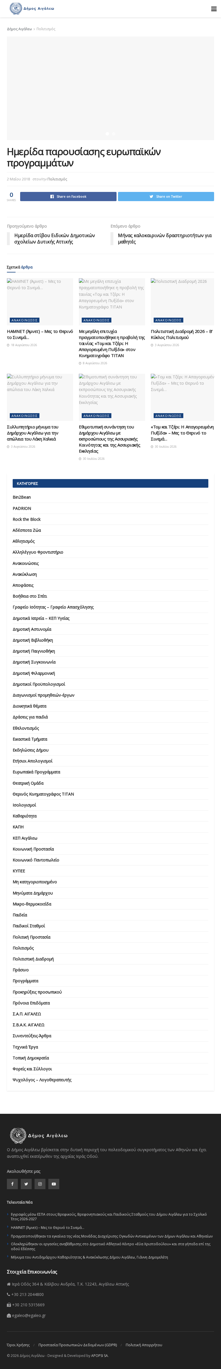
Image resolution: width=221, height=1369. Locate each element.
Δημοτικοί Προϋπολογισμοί (39, 684)
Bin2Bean (22, 497)
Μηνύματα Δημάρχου (33, 893)
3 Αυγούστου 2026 (166, 345)
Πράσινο (21, 970)
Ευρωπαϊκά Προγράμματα (36, 772)
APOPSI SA (99, 1355)
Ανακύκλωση (25, 574)
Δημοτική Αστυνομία (32, 629)
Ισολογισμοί (24, 805)
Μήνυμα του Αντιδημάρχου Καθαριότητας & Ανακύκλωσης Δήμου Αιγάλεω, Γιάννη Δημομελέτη (89, 1257)
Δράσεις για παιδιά (30, 717)
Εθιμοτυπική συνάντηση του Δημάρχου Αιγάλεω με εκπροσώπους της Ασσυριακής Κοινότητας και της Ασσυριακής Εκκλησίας (109, 439)
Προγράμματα (25, 980)
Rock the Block (27, 519)
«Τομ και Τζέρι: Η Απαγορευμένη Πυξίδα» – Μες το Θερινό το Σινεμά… (182, 433)
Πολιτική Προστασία (31, 937)
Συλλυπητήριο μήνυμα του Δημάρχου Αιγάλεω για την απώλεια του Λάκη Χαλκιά (32, 433)
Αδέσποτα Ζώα (27, 530)
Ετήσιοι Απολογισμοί (32, 761)
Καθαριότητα (25, 816)
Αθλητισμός (24, 541)
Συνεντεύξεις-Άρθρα (32, 1035)
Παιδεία (20, 915)
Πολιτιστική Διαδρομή (33, 959)
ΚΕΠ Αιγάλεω (25, 838)
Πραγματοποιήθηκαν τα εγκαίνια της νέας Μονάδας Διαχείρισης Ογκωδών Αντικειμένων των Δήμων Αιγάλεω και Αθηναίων (112, 1236)
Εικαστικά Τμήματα (30, 739)
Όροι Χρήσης (18, 1344)
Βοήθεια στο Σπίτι (30, 596)
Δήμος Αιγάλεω (19, 28)
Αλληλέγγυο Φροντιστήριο (38, 552)
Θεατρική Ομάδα (28, 783)
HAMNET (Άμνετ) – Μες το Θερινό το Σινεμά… (47, 1227)
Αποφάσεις (23, 585)
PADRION (22, 508)
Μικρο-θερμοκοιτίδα (32, 904)
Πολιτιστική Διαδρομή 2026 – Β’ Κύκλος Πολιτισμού (182, 334)
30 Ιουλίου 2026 (93, 459)
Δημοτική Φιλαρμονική (34, 673)
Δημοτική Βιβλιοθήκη (33, 640)
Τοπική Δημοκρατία (31, 1058)
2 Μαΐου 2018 (18, 179)
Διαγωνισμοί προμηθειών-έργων (44, 695)
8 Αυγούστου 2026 (94, 363)
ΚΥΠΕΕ (19, 871)
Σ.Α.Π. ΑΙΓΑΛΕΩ (27, 1014)
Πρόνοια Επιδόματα (31, 1003)
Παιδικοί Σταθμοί (29, 925)
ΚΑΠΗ (18, 827)
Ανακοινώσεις (25, 320)
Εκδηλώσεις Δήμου (31, 750)
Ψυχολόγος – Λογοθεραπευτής (42, 1079)
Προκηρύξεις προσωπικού (37, 992)
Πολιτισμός (46, 28)
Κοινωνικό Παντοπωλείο (36, 860)
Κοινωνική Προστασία (33, 849)
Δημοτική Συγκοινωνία (34, 662)
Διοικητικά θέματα (29, 706)
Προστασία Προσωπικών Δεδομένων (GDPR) (78, 1344)
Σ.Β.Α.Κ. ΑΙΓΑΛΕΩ (29, 1024)
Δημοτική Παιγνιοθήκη (34, 651)
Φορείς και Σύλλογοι (32, 1068)
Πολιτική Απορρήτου (144, 1344)
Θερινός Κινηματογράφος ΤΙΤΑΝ (43, 794)
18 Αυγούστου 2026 (23, 345)
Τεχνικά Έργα (25, 1047)
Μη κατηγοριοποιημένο (35, 881)
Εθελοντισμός (26, 728)
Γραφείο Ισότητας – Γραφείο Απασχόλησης (53, 607)
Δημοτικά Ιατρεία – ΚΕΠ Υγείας (41, 618)
